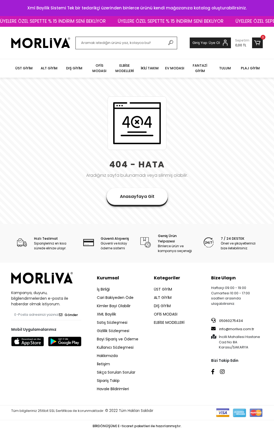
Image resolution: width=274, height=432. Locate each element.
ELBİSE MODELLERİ (169, 322)
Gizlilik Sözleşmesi (113, 330)
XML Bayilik (106, 314)
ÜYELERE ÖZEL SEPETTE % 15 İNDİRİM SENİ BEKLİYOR (166, 21)
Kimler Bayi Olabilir (114, 306)
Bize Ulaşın (223, 278)
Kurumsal (108, 278)
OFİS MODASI (165, 314)
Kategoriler (167, 278)
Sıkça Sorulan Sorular (116, 372)
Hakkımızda (107, 355)
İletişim (103, 364)
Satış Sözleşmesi (112, 322)
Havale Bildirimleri (113, 389)
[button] (249, 42)
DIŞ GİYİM (162, 306)
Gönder (71, 314)
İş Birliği (103, 289)
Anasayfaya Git (137, 196)
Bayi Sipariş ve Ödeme (117, 339)
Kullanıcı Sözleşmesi (115, 347)
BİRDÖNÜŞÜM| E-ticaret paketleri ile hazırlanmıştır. (137, 426)
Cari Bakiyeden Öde (115, 297)
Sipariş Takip (108, 380)
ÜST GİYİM (163, 289)
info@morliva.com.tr (236, 329)
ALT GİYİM (163, 297)
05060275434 (230, 320)
